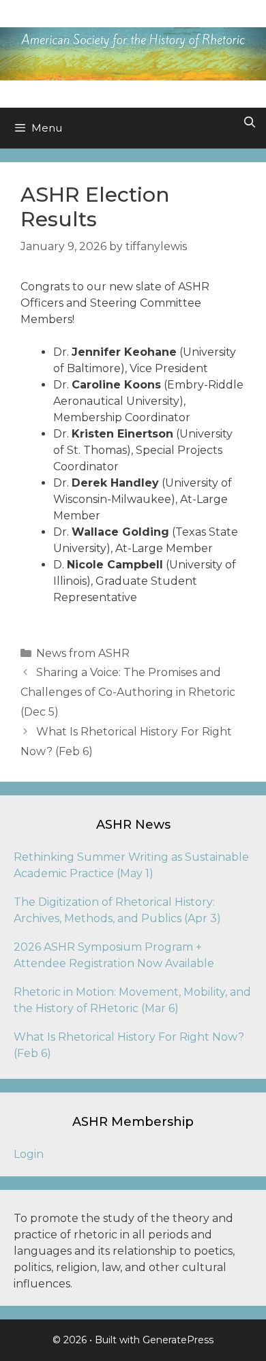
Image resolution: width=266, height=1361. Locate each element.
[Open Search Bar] (249, 123)
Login (29, 1154)
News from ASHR (83, 653)
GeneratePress (178, 1340)
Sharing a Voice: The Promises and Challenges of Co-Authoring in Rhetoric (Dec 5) (127, 692)
